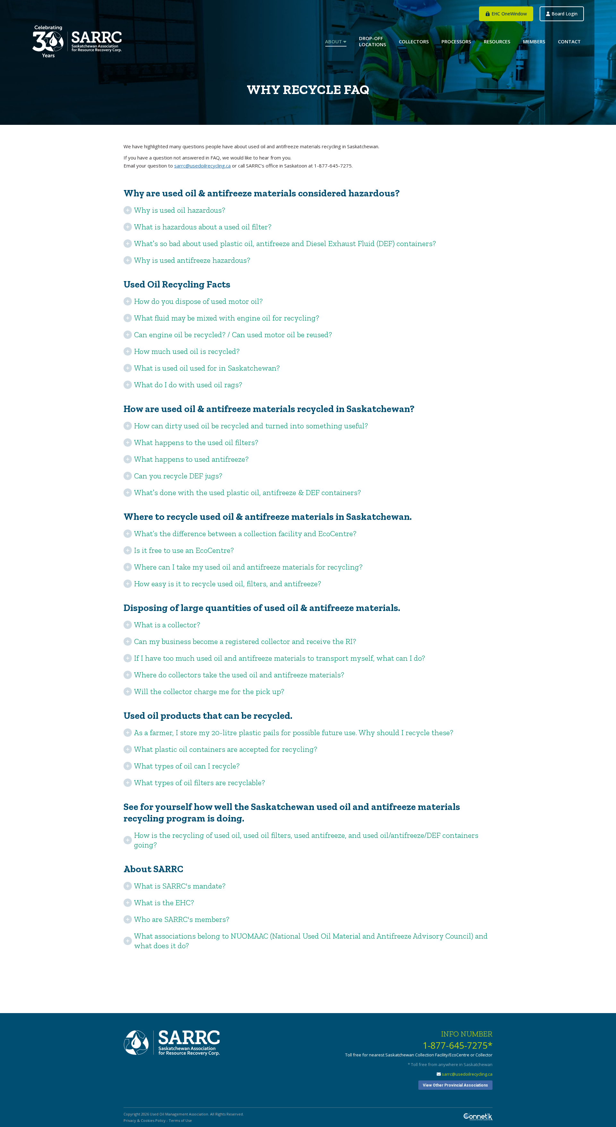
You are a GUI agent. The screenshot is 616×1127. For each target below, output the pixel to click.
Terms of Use (180, 1120)
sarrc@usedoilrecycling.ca (202, 165)
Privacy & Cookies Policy (145, 1120)
